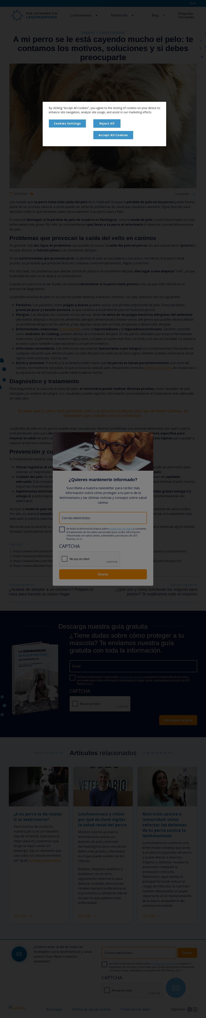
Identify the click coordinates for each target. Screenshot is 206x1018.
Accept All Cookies (113, 135)
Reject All (106, 123)
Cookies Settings (67, 123)
